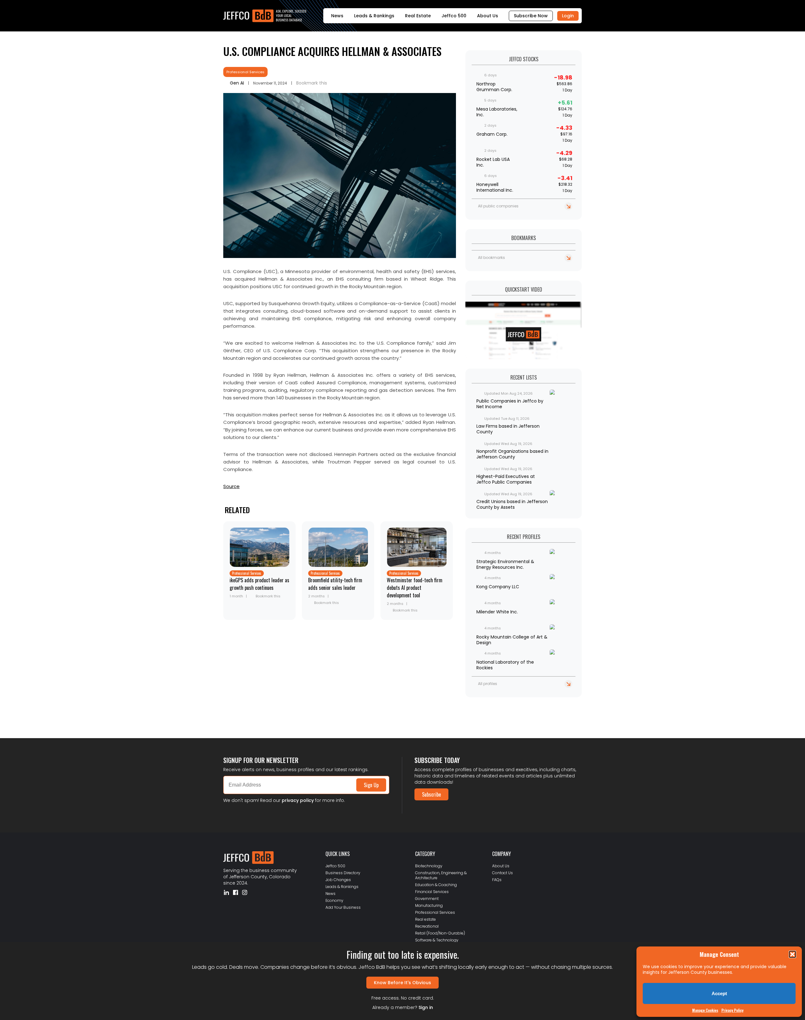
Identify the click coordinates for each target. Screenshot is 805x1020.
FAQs (497, 879)
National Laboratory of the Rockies (505, 665)
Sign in (426, 1007)
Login (568, 16)
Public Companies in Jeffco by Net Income (509, 403)
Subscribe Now (531, 16)
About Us (487, 16)
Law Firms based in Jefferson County (508, 429)
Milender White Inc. (497, 612)
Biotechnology (428, 866)
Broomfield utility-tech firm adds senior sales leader (335, 583)
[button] (792, 954)
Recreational (427, 926)
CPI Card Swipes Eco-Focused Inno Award (265, 714)
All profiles (487, 683)
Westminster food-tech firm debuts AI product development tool (414, 587)
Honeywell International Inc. (494, 187)
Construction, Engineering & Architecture (441, 875)
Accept (719, 993)
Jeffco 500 (453, 16)
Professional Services (245, 71)
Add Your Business (343, 907)
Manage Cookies (705, 1010)
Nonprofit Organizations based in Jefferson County (512, 454)
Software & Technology (436, 940)
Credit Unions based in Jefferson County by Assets (512, 504)
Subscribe (431, 794)
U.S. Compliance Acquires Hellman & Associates (332, 51)
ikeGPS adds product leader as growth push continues (259, 583)
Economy (334, 900)
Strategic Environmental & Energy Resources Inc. (505, 564)
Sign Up (371, 785)
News (337, 16)
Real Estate (418, 16)
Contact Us (502, 872)
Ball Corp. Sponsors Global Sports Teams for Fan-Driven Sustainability (293, 709)
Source (231, 486)
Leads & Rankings (374, 16)
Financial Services (432, 891)
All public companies (498, 206)
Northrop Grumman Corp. (494, 86)
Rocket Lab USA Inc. (493, 162)
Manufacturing (429, 905)
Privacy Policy (732, 1010)
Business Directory (342, 872)
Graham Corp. (492, 134)
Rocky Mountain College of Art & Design (511, 639)
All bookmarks (491, 257)
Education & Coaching (436, 884)
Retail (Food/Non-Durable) (440, 933)
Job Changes (338, 879)
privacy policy (298, 800)
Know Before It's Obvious (402, 982)
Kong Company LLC (497, 587)
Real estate (425, 919)
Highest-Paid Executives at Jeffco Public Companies (505, 479)
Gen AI (237, 83)
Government (427, 898)
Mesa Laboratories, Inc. (496, 112)
